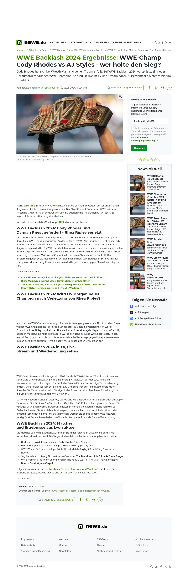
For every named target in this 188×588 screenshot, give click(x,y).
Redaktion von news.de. (98, 490)
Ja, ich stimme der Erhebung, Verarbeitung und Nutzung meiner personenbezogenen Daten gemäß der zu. (148, 134)
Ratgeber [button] (101, 42)
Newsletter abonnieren (148, 324)
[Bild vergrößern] (120, 96)
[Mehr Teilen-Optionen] (169, 87)
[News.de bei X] (166, 42)
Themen (116, 42)
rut (18, 478)
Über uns (64, 545)
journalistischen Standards (64, 490)
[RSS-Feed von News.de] (170, 42)
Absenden (139, 148)
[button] (125, 87)
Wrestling (33, 486)
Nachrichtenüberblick (109, 551)
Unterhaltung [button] (79, 42)
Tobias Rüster (51, 87)
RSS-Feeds (102, 539)
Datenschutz (28, 545)
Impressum (27, 539)
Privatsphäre (142, 551)
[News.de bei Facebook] (162, 42)
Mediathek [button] (132, 42)
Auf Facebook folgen (146, 306)
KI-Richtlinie (141, 545)
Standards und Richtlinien (35, 551)
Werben (63, 539)
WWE (42, 486)
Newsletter (65, 551)
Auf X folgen (142, 312)
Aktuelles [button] (57, 42)
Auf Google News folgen (148, 318)
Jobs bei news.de (144, 539)
